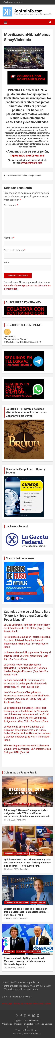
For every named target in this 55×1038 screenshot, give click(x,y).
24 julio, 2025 (9, 968)
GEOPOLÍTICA (36, 853)
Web (6, 262)
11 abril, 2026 (9, 820)
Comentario (11, 205)
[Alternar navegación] (5, 22)
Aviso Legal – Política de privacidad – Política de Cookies (27, 1024)
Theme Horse (31, 1030)
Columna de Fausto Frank (16, 804)
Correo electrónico (14, 250)
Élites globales (37, 804)
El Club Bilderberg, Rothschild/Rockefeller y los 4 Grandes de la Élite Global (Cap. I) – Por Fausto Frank (27, 628)
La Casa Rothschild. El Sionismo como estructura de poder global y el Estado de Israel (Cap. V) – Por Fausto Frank (25, 683)
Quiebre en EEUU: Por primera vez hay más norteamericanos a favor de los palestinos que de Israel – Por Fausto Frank (27, 862)
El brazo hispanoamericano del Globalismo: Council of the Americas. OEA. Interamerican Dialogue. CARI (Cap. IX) (27, 749)
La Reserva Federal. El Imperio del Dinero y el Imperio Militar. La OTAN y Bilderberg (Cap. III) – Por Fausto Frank (27, 655)
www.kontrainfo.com (31, 163)
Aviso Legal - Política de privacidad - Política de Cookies (26, 1003)
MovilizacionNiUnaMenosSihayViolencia (24, 175)
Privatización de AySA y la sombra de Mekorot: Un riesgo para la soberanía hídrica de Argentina (24, 961)
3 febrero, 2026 (10, 918)
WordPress (36, 1033)
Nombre (9, 237)
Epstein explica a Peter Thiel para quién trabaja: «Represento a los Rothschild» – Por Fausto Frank (26, 911)
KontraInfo (21, 820)
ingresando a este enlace (27, 155)
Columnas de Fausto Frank (20, 772)
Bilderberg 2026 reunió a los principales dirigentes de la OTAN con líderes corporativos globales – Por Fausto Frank (27, 813)
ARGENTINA (9, 952)
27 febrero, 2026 (11, 869)
